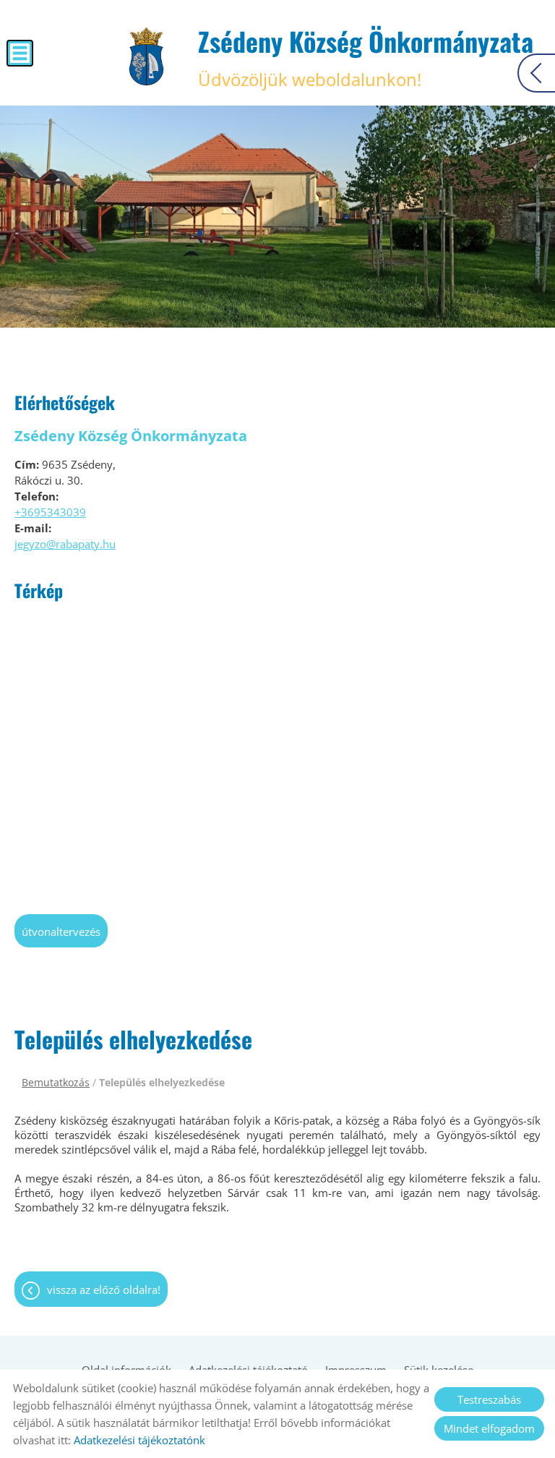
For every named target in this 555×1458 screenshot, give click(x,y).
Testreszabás (489, 1399)
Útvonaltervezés (61, 931)
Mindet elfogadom (489, 1428)
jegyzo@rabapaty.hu (65, 544)
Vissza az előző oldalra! (103, 1289)
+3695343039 (50, 512)
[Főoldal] (146, 56)
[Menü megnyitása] (20, 53)
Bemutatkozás (56, 1082)
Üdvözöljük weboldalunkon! (365, 56)
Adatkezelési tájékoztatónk (139, 1440)
